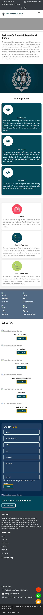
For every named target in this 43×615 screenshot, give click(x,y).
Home (3, 536)
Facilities (4, 550)
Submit (8, 486)
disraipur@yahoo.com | (34, 1)
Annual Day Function (21, 334)
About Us (4, 539)
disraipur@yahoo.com (12, 594)
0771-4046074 (9, 1)
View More (21, 338)
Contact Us (5, 553)
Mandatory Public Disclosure (11, 4)
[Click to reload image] (12, 481)
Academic (5, 546)
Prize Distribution (21, 364)
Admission (5, 543)
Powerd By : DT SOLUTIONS (10, 612)
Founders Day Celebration (21, 378)
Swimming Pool (21, 407)
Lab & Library (21, 349)
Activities (21, 393)
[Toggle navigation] (39, 13)
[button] (4, 26)
